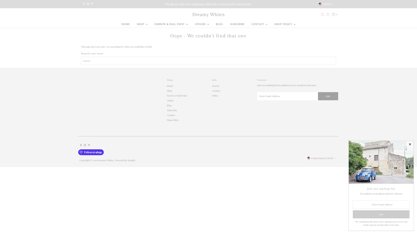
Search (215, 85)
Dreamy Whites (208, 14)
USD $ (326, 4)
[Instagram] (88, 4)
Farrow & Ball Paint (170, 24)
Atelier (201, 24)
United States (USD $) (322, 158)
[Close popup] (410, 144)
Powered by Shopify (125, 160)
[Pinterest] (92, 4)
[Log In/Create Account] (327, 14)
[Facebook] (84, 4)
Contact (258, 24)
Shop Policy (283, 24)
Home (126, 24)
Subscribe (237, 24)
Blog (219, 24)
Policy (215, 95)
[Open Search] (322, 14)
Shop (141, 24)
